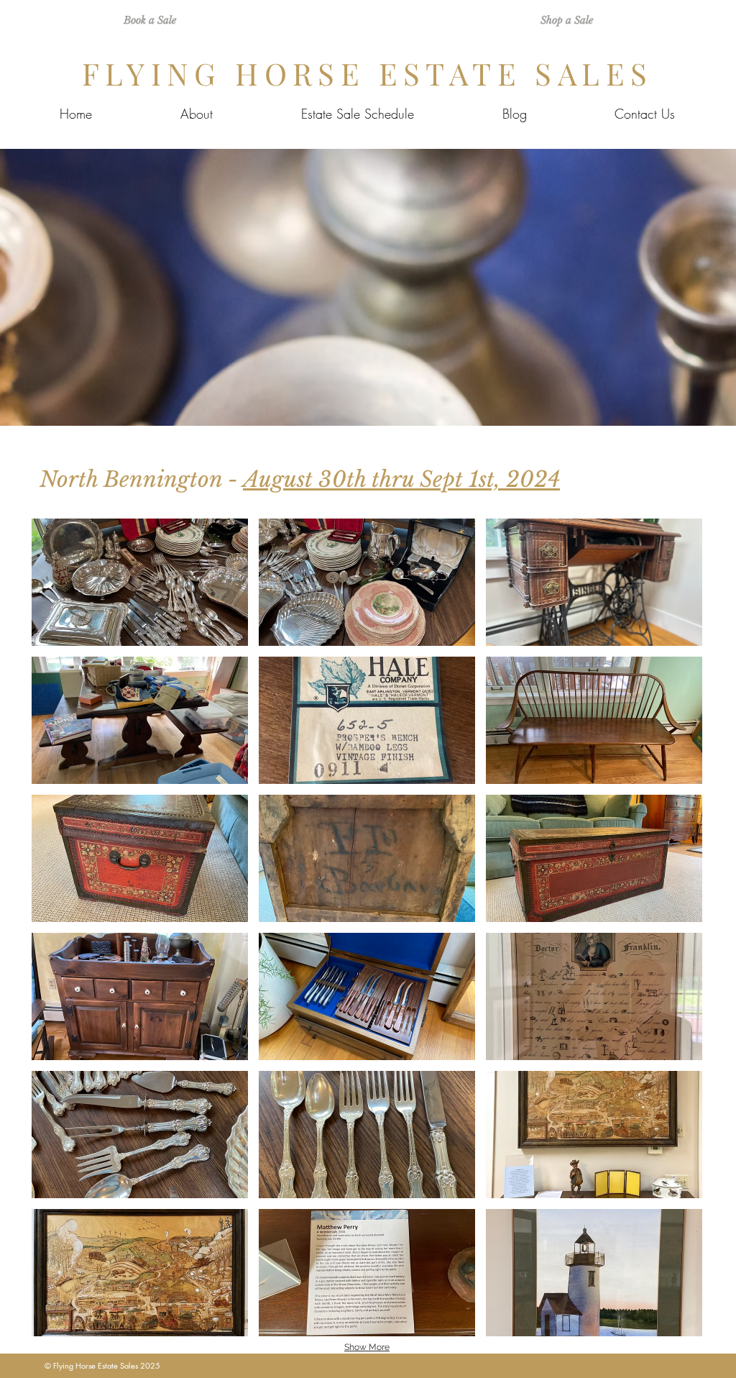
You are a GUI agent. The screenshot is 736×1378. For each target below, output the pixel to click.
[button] (140, 582)
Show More (367, 1347)
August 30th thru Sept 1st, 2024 (401, 479)
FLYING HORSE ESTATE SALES (367, 73)
